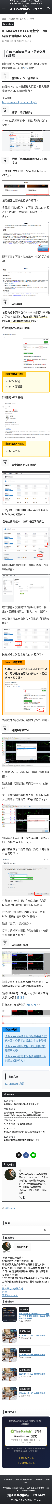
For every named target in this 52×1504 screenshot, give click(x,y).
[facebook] (26, 1155)
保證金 (21, 997)
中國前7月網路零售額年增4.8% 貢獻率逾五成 (24, 1132)
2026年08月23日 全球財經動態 (18, 1123)
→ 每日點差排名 (26, 1458)
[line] (33, 1155)
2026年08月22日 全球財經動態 (32, 1354)
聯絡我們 (39, 1480)
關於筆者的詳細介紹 (12, 1288)
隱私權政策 (8, 1480)
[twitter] (19, 1155)
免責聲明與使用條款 (24, 1480)
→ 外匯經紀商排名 (26, 1463)
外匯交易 (31, 1004)
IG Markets (10, 1208)
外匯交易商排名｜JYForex (26, 11)
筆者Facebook (10, 1295)
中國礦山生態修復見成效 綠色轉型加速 (21, 1104)
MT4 (26, 68)
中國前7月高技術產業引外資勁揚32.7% (21, 1140)
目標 (4, 1292)
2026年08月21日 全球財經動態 (32, 1373)
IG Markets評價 (14, 1083)
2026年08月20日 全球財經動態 (32, 1393)
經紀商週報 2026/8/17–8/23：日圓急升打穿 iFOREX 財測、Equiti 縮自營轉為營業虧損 (34, 1316)
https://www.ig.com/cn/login (19, 102)
